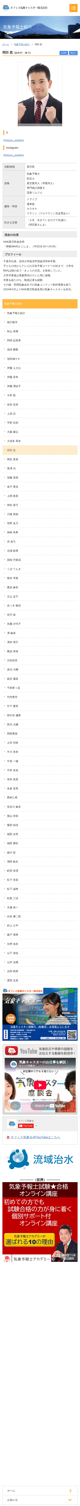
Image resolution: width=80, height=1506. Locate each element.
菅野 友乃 (12, 523)
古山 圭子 (12, 596)
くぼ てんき (14, 568)
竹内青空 (12, 696)
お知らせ (12, 1499)
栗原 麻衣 (12, 587)
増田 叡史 (12, 861)
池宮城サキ (13, 358)
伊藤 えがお (14, 367)
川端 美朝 (12, 514)
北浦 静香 (12, 550)
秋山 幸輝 (12, 331)
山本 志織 (12, 962)
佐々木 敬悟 (14, 605)
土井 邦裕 (12, 742)
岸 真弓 (11, 541)
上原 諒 (11, 413)
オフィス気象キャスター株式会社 (24, 7)
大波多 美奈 (14, 440)
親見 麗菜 (12, 678)
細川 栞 (11, 852)
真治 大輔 (12, 669)
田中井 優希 (14, 715)
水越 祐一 (12, 907)
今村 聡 (11, 395)
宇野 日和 (12, 422)
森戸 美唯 (12, 934)
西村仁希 (12, 797)
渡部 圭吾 (12, 980)
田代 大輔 (12, 724)
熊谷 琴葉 (12, 578)
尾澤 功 (11, 468)
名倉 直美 (12, 788)
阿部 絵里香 (14, 340)
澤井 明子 (12, 642)
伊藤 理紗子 (14, 386)
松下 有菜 (12, 879)
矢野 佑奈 (12, 943)
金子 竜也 (12, 486)
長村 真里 (12, 779)
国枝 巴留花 (14, 559)
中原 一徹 (12, 761)
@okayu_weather (13, 140)
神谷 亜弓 (12, 505)
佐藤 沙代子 (14, 623)
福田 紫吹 (12, 843)
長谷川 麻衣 (14, 806)
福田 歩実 (12, 834)
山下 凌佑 (12, 953)
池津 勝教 (12, 349)
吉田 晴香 (12, 971)
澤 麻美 (11, 633)
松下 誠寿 (12, 888)
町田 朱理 (12, 870)
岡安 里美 (12, 459)
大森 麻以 (12, 431)
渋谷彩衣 (12, 660)
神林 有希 (12, 532)
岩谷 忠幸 (12, 404)
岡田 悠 (11, 450)
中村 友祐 (12, 770)
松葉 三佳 (12, 898)
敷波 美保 (12, 651)
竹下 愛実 (12, 706)
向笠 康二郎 (14, 916)
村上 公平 (12, 925)
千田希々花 (13, 687)
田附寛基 (12, 733)
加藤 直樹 (12, 477)
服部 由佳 (12, 825)
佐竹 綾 (11, 614)
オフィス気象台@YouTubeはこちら (35, 1137)
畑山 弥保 (12, 815)
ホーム (5, 44)
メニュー (73, 8)
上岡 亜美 (12, 495)
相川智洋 (12, 322)
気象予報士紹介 (22, 44)
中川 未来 (12, 751)
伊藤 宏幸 (12, 377)
